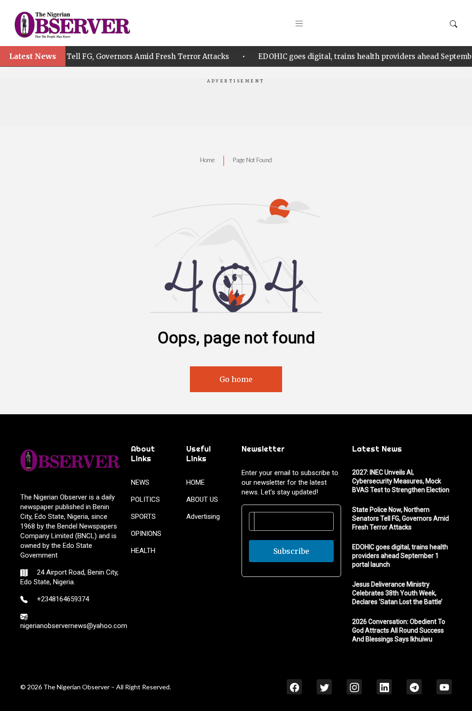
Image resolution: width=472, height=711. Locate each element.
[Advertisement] (236, 105)
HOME (195, 482)
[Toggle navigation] (299, 22)
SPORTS (143, 516)
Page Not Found (252, 160)
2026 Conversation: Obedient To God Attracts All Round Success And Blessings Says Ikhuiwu (398, 630)
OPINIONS (146, 533)
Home (207, 160)
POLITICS (145, 499)
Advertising (203, 516)
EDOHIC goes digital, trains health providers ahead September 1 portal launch (248, 56)
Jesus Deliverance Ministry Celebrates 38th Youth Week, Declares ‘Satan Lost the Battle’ (397, 593)
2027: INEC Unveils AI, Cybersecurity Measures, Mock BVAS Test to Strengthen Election (400, 481)
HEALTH (143, 550)
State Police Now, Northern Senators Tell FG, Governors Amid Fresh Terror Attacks (400, 518)
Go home (236, 379)
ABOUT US (202, 499)
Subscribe (291, 551)
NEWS (140, 482)
